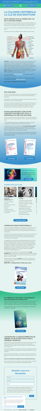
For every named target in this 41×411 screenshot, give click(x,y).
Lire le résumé (11, 158)
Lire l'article (28, 179)
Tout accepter (20, 406)
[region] (14, 402)
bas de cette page (20, 79)
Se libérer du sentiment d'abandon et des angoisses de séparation (30, 200)
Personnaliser (7, 406)
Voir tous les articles (20, 220)
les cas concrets (18, 74)
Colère (9, 198)
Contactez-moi (10, 5)
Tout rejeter (14, 406)
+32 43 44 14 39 (33, 5)
